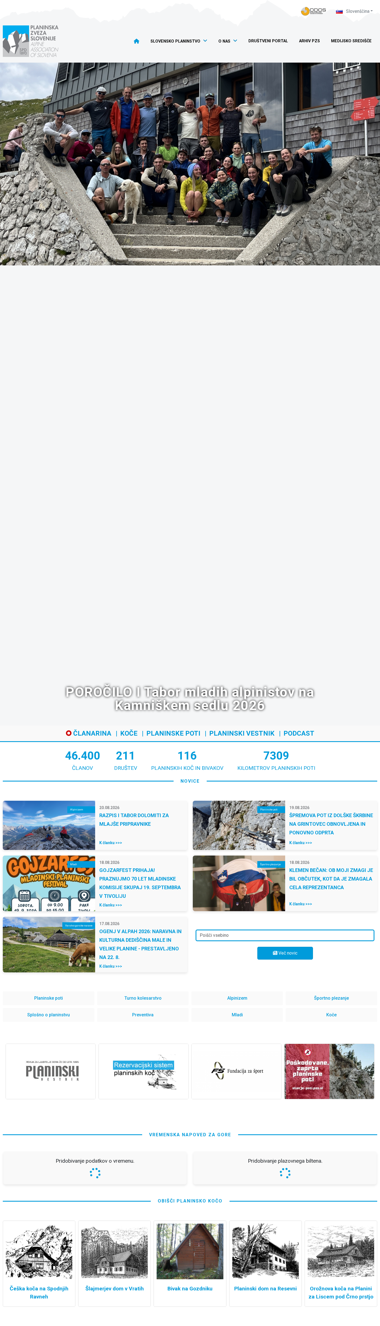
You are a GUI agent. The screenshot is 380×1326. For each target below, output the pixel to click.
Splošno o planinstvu (48, 1014)
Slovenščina (357, 11)
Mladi (237, 1014)
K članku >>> (110, 843)
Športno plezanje (331, 998)
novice (190, 781)
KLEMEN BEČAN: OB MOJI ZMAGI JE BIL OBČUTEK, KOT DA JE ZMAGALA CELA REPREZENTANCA (331, 878)
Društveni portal (268, 41)
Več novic (287, 953)
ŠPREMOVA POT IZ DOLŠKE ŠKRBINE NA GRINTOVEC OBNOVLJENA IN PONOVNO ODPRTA (331, 823)
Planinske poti (173, 733)
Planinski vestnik (242, 733)
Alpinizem (237, 998)
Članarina (91, 733)
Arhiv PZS (309, 41)
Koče (128, 733)
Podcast (298, 733)
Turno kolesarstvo (143, 998)
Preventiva (143, 1014)
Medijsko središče (351, 41)
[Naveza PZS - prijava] (313, 11)
